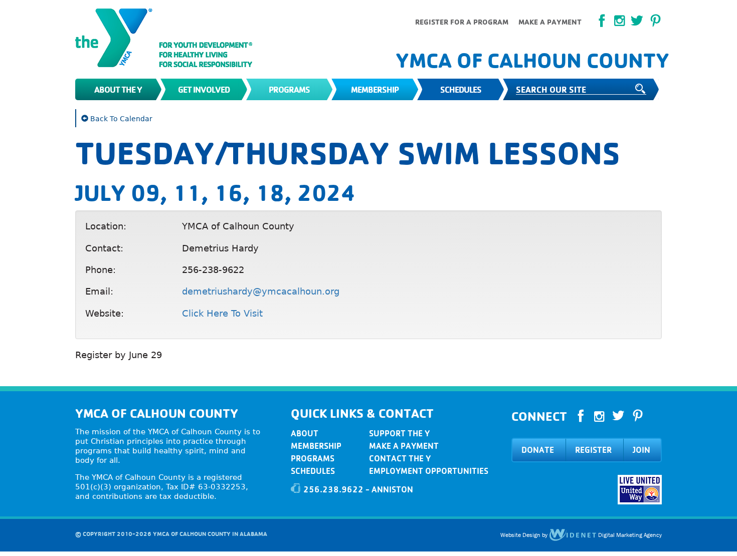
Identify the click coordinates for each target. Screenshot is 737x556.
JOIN (641, 450)
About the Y (118, 89)
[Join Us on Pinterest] (655, 21)
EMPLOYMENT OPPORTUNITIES (428, 471)
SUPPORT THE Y (399, 433)
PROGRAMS (312, 458)
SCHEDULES (313, 471)
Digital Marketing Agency (629, 535)
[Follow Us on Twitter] (637, 21)
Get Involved (204, 89)
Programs (289, 89)
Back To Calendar (120, 119)
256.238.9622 (333, 489)
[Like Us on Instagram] (599, 417)
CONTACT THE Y (400, 458)
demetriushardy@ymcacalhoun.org (260, 291)
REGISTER (593, 450)
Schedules (460, 89)
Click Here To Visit (222, 313)
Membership (375, 89)
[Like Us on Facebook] (602, 21)
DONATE (537, 450)
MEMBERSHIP (316, 446)
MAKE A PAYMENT (404, 446)
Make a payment (550, 22)
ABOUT (304, 433)
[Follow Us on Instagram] (619, 21)
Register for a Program (461, 22)
